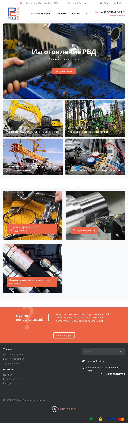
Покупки (7, 374)
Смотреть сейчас (64, 71)
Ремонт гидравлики (13, 358)
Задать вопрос (64, 335)
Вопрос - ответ (11, 378)
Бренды (7, 383)
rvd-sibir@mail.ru (78, 3)
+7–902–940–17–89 (110, 12)
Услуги (7, 349)
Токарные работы (12, 362)
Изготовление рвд (13, 354)
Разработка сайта (67, 408)
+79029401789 (115, 374)
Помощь (8, 369)
